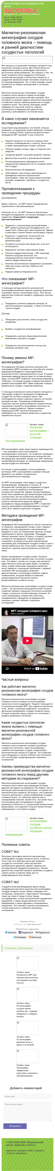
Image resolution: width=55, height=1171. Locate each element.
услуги (39, 1150)
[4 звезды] (22, 924)
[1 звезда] (15, 924)
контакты (21, 1153)
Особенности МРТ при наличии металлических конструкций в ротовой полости (27, 979)
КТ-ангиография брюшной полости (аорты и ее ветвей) (25, 1042)
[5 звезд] (25, 924)
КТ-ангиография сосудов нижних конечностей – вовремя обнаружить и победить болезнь (27, 1011)
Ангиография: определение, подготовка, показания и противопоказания (27, 1072)
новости (11, 1150)
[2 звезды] (17, 924)
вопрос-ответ (26, 1150)
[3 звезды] (20, 924)
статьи (10, 1153)
